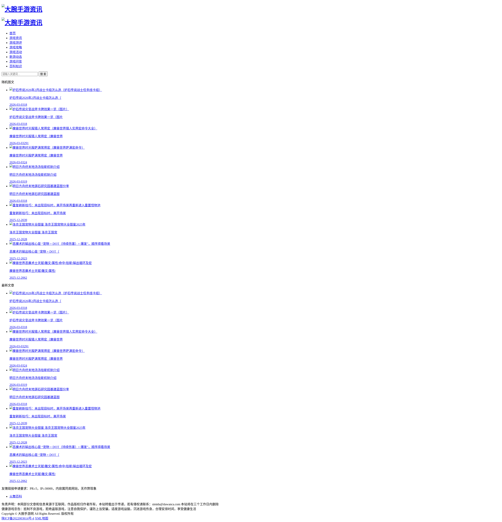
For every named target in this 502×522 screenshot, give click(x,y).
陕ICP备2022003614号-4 (18, 518)
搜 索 (43, 74)
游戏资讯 (15, 38)
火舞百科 (15, 496)
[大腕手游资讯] (22, 9)
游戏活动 (15, 52)
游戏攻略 (15, 47)
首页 (12, 33)
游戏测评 (15, 42)
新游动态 (15, 56)
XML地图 (41, 518)
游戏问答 (15, 61)
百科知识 (15, 66)
